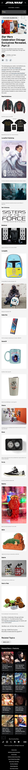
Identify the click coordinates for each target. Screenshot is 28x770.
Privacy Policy (14, 754)
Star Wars (14, 619)
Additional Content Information (14, 752)
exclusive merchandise (18, 73)
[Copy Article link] (10, 60)
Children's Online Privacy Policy (14, 756)
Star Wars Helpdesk (14, 763)
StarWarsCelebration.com (11, 620)
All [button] (5, 12)
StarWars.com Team (11, 55)
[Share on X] (6, 60)
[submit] (25, 3)
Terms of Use (14, 749)
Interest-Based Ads (14, 766)
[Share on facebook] (3, 60)
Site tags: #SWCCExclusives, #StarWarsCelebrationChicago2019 (12, 630)
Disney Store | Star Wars (14, 761)
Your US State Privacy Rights (14, 759)
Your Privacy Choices (14, 768)
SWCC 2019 (6, 642)
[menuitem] (2, 2)
